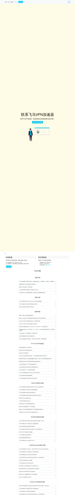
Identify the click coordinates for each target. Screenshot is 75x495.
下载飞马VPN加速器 (37, 122)
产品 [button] (8, 2)
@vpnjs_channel (48, 264)
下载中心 (16, 2)
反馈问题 (9, 266)
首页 (5, 2)
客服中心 (12, 2)
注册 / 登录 (21, 2)
